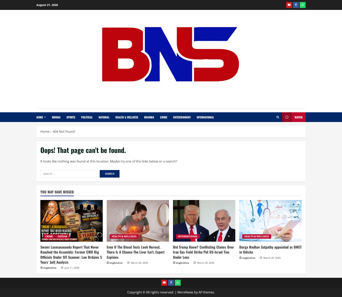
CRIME (163, 117)
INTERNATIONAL (205, 117)
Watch (299, 117)
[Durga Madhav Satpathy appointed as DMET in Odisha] (270, 221)
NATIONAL (104, 117)
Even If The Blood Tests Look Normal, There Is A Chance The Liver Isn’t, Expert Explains (135, 252)
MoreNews (185, 292)
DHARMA (149, 117)
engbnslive (49, 267)
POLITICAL (87, 117)
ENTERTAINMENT (182, 117)
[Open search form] (277, 117)
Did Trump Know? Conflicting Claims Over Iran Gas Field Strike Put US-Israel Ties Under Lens (203, 252)
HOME (39, 117)
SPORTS (70, 117)
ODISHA (56, 117)
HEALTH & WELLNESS (126, 117)
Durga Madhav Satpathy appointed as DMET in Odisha (270, 249)
